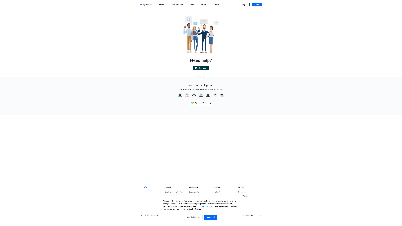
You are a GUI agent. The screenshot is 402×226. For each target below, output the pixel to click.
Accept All (211, 217)
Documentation (177, 4)
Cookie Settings (193, 217)
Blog (192, 4)
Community (242, 192)
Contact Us (217, 192)
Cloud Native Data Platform (174, 192)
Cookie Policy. (204, 206)
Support (204, 4)
